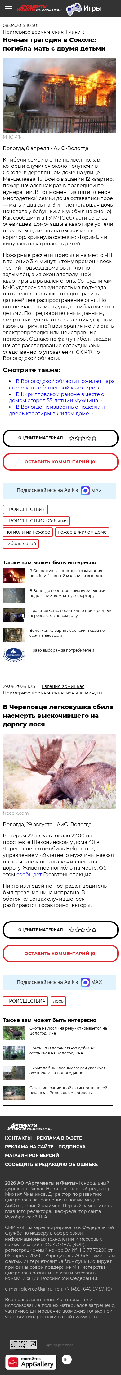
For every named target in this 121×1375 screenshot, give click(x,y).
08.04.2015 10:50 (20, 25)
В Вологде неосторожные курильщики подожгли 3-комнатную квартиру (67, 593)
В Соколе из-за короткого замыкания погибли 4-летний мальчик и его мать (66, 573)
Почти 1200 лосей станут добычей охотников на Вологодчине (62, 1050)
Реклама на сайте (29, 1147)
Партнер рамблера (58, 1345)
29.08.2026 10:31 (20, 686)
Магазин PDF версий (32, 1155)
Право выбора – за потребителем (61, 650)
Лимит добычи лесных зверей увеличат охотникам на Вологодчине (67, 1070)
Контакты (18, 1138)
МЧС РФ (12, 137)
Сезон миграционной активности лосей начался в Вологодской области (68, 1090)
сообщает (29, 874)
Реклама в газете (59, 1138)
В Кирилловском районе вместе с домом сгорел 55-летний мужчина (56, 397)
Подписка (72, 1147)
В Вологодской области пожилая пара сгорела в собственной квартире (62, 384)
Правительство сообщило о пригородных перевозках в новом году (70, 613)
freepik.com (16, 813)
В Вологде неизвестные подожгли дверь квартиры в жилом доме (57, 410)
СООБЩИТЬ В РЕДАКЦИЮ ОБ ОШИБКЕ (51, 1164)
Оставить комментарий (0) (61, 462)
